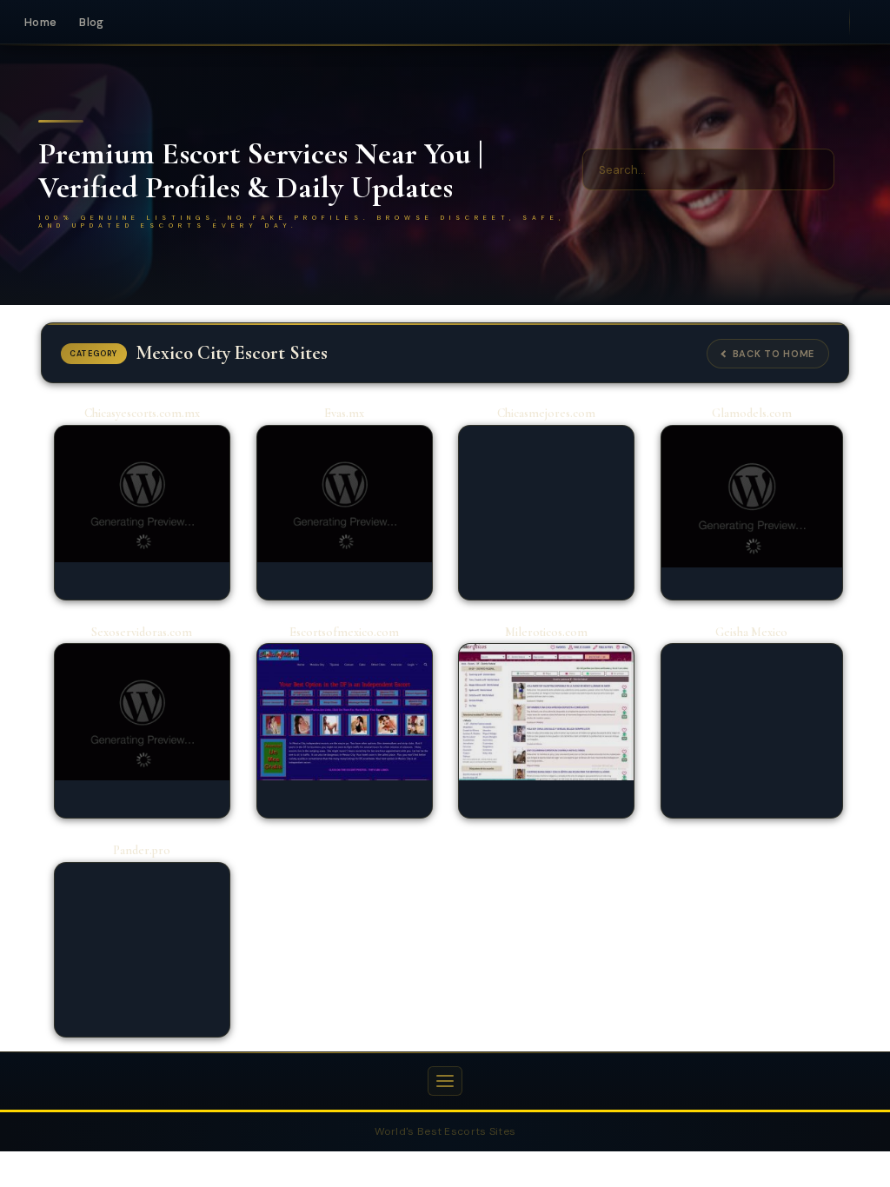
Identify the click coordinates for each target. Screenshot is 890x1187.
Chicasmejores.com (546, 413)
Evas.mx (344, 413)
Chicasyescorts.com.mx (142, 413)
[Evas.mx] (344, 494)
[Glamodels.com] (751, 496)
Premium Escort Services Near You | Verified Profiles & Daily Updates (260, 170)
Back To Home (773, 354)
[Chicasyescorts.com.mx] (142, 494)
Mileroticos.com (546, 632)
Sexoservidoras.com (141, 632)
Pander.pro (141, 850)
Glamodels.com (752, 413)
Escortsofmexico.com (344, 632)
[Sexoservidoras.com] (142, 712)
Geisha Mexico (751, 632)
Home (40, 22)
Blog (91, 22)
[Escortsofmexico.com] (344, 712)
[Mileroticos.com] (546, 712)
